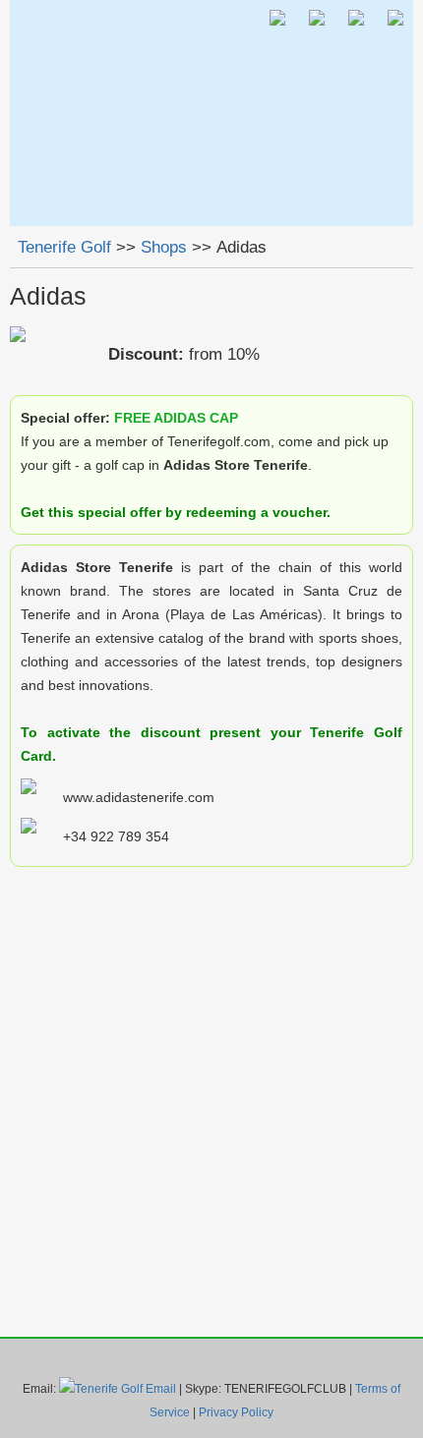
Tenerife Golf (64, 247)
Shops (164, 247)
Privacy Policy (236, 1412)
